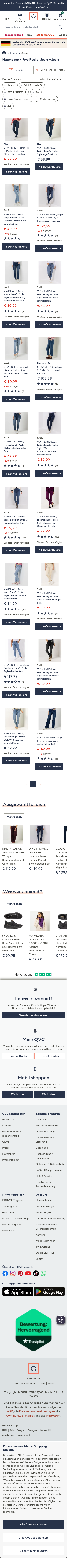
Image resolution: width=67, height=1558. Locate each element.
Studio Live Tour (45, 1252)
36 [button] (37, 92)
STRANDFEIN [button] (16, 92)
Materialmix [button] (47, 99)
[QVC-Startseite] (4, 53)
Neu (29, 34)
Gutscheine (8, 1212)
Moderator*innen (45, 1240)
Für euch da (8, 1230)
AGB (10, 1411)
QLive (5, 1141)
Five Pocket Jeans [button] (18, 99)
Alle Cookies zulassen (33, 1524)
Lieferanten (8, 1153)
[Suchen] (60, 27)
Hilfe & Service (44, 1176)
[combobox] (30, 27)
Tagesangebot (14, 34)
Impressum (53, 1415)
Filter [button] (19, 69)
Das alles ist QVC (45, 1206)
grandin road (8, 1435)
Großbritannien (28, 1383)
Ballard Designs (16, 1430)
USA (16, 1383)
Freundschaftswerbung (15, 1218)
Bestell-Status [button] (50, 1056)
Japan (51, 1383)
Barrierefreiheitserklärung (50, 1218)
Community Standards (20, 1415)
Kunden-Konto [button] (17, 1056)
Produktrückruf (10, 1159)
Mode (13, 52)
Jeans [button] (11, 85)
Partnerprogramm (12, 1224)
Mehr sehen (14, 816)
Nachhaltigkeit (44, 1212)
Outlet (39, 1258)
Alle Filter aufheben (51, 79)
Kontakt (6, 1125)
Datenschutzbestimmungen (37, 1411)
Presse (6, 1147)
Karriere (40, 1234)
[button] (7, 17)
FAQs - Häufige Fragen (49, 1170)
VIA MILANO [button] (33, 85)
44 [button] (9, 106)
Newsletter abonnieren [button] (33, 1015)
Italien (42, 1383)
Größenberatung (45, 1131)
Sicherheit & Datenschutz (50, 1163)
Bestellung (42, 1119)
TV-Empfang (43, 1246)
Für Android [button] (49, 1094)
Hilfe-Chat (8, 1119)
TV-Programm (10, 1206)
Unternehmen (44, 1200)
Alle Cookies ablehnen (33, 1537)
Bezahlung (42, 1147)
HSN (4, 1430)
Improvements (24, 1435)
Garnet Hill (45, 1430)
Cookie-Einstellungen (34, 1550)
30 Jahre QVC (45, 34)
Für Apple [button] (17, 1094)
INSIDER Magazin (12, 1200)
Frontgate (32, 1430)
